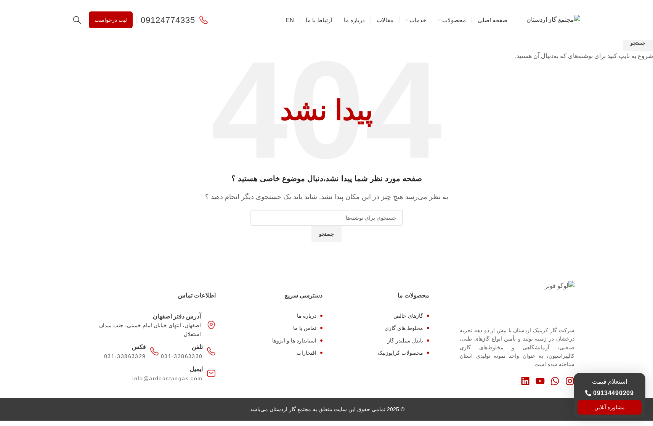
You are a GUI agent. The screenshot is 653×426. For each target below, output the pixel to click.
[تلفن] (211, 351)
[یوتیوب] (540, 381)
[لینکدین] (525, 381)
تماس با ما (304, 328)
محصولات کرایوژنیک (400, 353)
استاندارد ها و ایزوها (294, 341)
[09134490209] (588, 393)
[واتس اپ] (555, 381)
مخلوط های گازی (404, 328)
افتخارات (306, 353)
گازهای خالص (408, 316)
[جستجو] (77, 19)
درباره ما (306, 316)
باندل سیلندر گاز (405, 341)
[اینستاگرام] (569, 381)
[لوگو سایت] (553, 19)
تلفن (197, 347)
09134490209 (613, 393)
